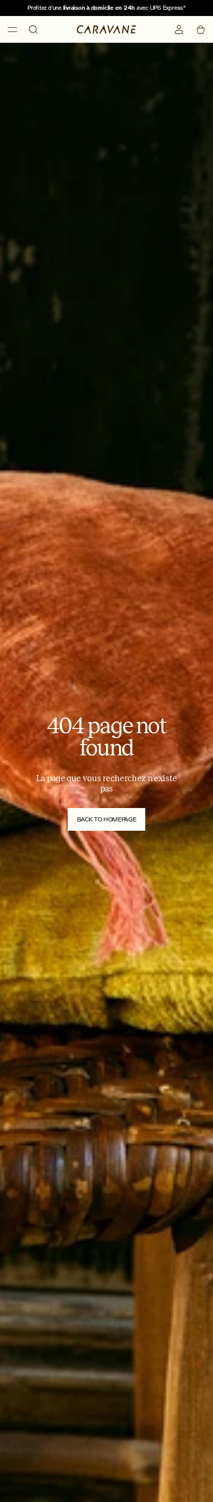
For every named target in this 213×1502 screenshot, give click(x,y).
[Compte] (179, 29)
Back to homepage (106, 819)
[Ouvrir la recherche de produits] (33, 29)
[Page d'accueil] (106, 29)
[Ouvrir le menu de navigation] (12, 30)
